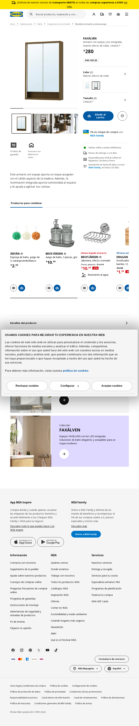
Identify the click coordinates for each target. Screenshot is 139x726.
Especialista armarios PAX (106, 582)
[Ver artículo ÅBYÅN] (26, 233)
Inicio (12, 24)
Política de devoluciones (113, 697)
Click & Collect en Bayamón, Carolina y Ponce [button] (104, 159)
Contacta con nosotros (23, 562)
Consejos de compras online (26, 582)
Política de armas (83, 703)
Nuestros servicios (102, 562)
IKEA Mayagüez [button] (86, 668)
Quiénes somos (59, 562)
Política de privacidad (55, 691)
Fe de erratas (17, 621)
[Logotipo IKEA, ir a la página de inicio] (16, 14)
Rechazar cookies (27, 386)
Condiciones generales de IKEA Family (52, 703)
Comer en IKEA (59, 607)
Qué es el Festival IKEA (63, 640)
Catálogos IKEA (59, 588)
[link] (87, 85)
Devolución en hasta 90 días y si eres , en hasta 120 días (106, 166)
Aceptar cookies (111, 386)
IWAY (53, 633)
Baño (39, 24)
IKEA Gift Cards (100, 601)
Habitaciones (26, 24)
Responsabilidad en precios (24, 697)
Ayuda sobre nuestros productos (28, 575)
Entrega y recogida (102, 569)
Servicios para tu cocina (105, 575)
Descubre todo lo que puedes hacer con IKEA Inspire (32, 528)
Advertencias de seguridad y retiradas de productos (25, 613)
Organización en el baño (58, 24)
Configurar (67, 386)
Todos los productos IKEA (65, 582)
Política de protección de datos (25, 691)
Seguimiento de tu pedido (24, 569)
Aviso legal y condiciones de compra (28, 685)
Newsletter (57, 627)
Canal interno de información (56, 697)
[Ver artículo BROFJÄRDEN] (62, 233)
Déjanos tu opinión (20, 628)
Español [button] (117, 668)
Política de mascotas (20, 703)
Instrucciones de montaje (24, 605)
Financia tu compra (102, 594)
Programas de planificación (106, 588)
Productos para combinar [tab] (26, 203)
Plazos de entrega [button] (97, 153)
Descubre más (79, 526)
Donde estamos (60, 569)
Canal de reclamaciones (85, 697)
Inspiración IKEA (59, 594)
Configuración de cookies (84, 685)
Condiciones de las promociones (86, 691)
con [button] (106, 133)
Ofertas (55, 601)
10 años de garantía (15, 153)
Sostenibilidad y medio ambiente (69, 614)
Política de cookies (59, 685)
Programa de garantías (23, 598)
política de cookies (75, 370)
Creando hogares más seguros (68, 620)
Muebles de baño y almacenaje (90, 24)
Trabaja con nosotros (63, 575)
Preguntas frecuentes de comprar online (28, 590)
